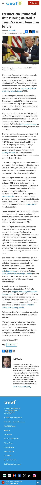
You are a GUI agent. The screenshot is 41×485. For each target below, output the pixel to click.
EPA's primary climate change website (17, 274)
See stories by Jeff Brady (22, 387)
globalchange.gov (9, 271)
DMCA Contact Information (12, 464)
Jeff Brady (11, 30)
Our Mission (7, 455)
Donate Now (8, 434)
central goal (30, 204)
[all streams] (38, 482)
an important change (28, 124)
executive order (8, 196)
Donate (34, 3)
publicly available (8, 153)
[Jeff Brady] (6, 362)
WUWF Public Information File (13, 417)
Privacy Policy (8, 443)
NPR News (11, 345)
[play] (3, 483)
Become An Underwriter (11, 439)
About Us (7, 430)
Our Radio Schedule (10, 460)
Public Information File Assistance (14, 422)
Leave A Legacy (9, 447)
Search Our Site (9, 451)
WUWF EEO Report (9, 426)
